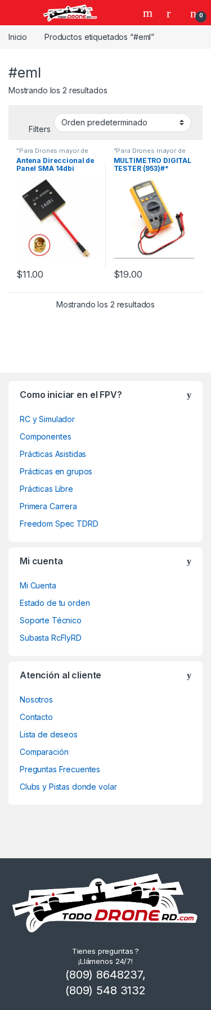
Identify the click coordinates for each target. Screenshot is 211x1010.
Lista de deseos (49, 734)
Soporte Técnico (51, 620)
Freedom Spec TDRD (59, 523)
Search (149, 13)
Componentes (45, 436)
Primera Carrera (48, 506)
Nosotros (36, 699)
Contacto (36, 717)
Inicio (17, 37)
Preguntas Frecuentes (60, 769)
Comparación (44, 752)
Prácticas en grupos (56, 471)
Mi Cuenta (38, 585)
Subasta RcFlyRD (51, 637)
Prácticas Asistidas (53, 454)
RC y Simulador (47, 419)
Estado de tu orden (54, 603)
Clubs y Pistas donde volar (68, 786)
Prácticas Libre (46, 488)
